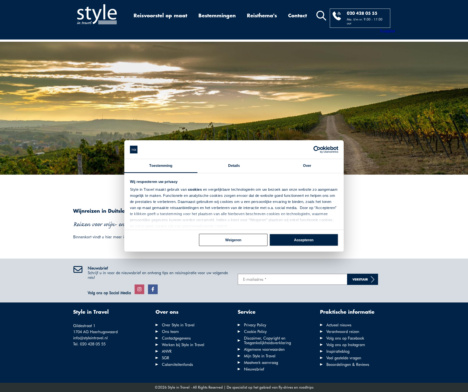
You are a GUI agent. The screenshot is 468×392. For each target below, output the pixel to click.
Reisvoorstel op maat (160, 16)
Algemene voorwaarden (264, 349)
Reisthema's (262, 16)
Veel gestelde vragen (343, 358)
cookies (195, 189)
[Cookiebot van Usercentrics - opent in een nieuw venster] (317, 149)
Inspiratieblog (338, 351)
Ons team (170, 331)
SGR (165, 358)
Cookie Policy (255, 331)
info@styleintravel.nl (90, 338)
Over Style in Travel (178, 325)
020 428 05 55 (362, 13)
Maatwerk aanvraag (261, 362)
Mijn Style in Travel (259, 356)
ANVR (167, 351)
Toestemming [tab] (160, 165)
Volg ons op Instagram (345, 344)
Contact (297, 16)
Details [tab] (234, 165)
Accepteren (303, 240)
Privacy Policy (255, 325)
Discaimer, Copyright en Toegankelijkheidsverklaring (267, 340)
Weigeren (233, 240)
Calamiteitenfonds (177, 364)
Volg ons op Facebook (345, 338)
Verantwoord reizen (342, 331)
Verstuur (360, 279)
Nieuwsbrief (254, 369)
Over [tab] (307, 165)
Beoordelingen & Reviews (347, 364)
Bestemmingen (217, 16)
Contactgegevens (176, 338)
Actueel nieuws (338, 325)
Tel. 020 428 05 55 (89, 344)
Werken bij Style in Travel (183, 344)
